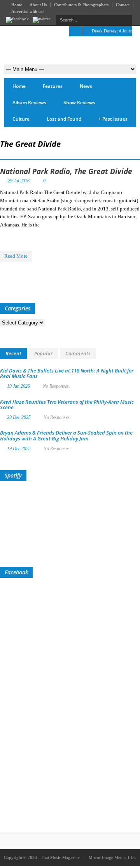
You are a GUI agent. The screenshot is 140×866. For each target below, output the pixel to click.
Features (53, 86)
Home (16, 4)
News (86, 86)
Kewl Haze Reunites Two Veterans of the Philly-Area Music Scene (67, 404)
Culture (21, 119)
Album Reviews (29, 102)
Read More (16, 256)
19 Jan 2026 (18, 386)
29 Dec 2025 (19, 417)
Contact (123, 4)
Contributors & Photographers (81, 4)
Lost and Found (64, 119)
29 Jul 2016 (19, 181)
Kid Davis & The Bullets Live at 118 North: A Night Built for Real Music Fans (66, 373)
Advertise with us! (27, 11)
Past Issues (113, 119)
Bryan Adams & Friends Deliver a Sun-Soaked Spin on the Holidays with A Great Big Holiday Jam (66, 435)
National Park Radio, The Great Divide (66, 171)
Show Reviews (79, 102)
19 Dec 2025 (19, 448)
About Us (38, 4)
